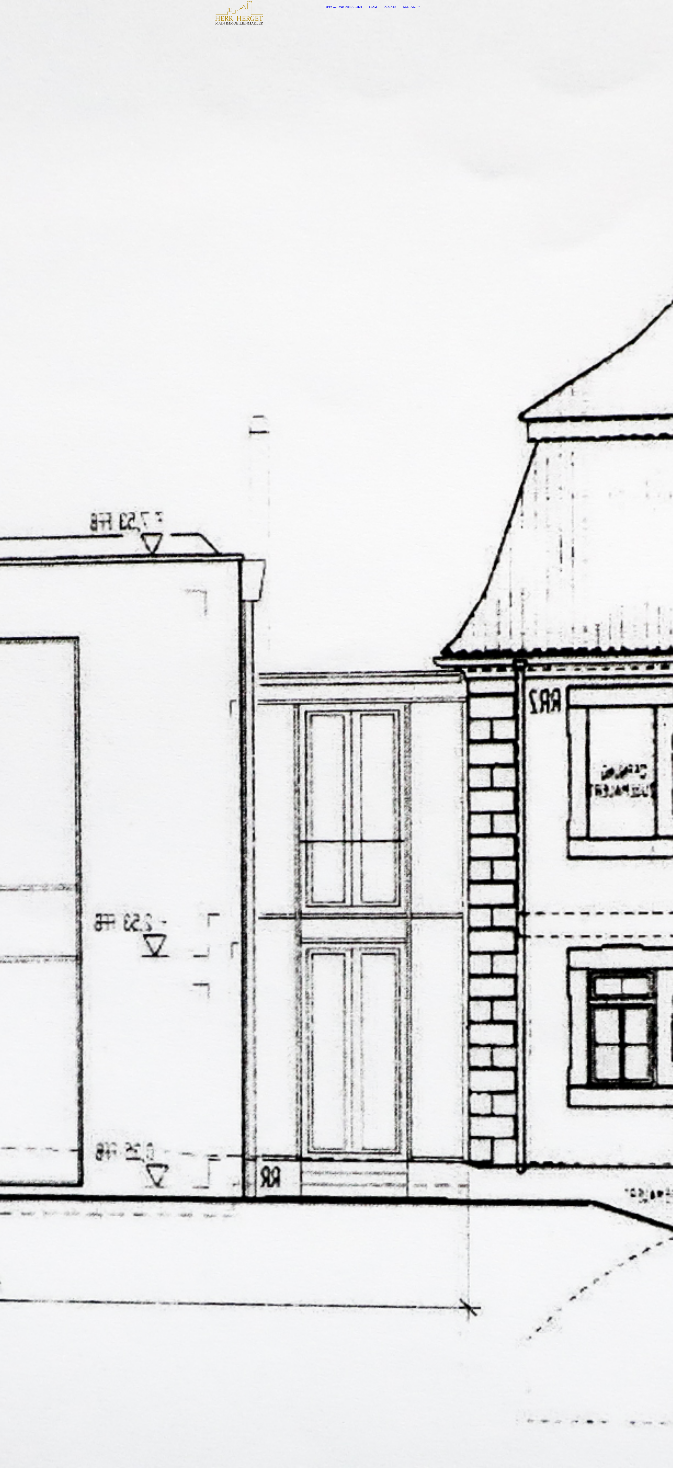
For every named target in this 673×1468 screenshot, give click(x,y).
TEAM (373, 6)
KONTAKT (410, 6)
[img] (232, 12)
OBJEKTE (390, 6)
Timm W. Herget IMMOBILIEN (343, 6)
